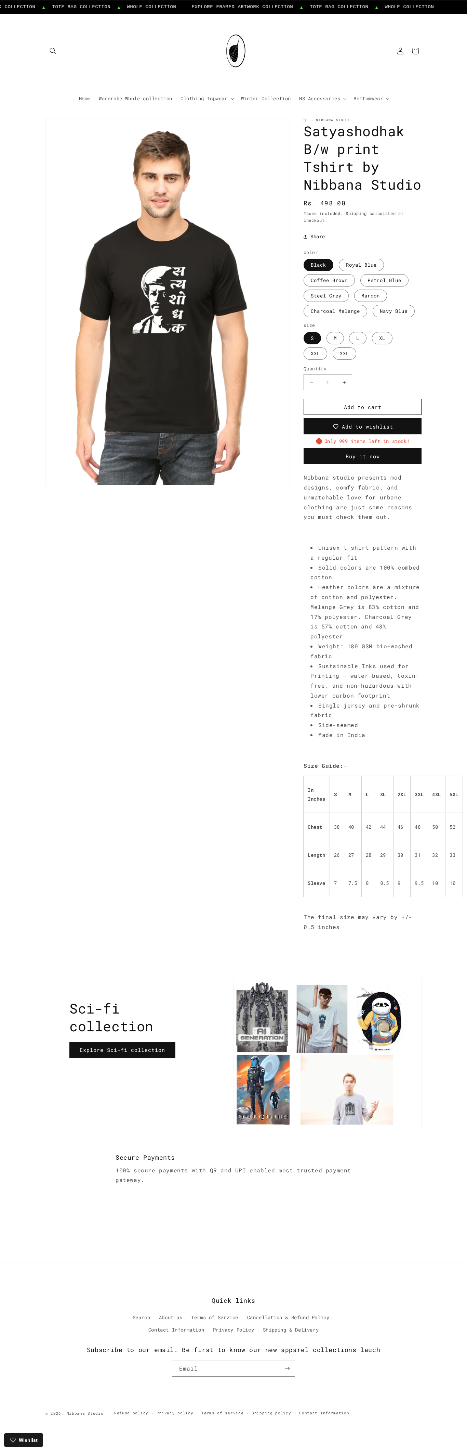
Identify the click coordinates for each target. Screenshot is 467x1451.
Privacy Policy (233, 1329)
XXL (315, 353)
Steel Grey (326, 295)
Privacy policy (175, 1412)
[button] (53, 51)
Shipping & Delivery (291, 1329)
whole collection (134, 7)
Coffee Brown (329, 280)
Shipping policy (271, 1412)
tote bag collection (64, 7)
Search (141, 1317)
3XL (344, 353)
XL (382, 338)
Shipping (356, 213)
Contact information (324, 1412)
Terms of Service (214, 1317)
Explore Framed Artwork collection (225, 7)
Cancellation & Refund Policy (288, 1317)
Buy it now (363, 456)
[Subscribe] (287, 1369)
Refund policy (131, 1412)
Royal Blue (361, 265)
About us (171, 1317)
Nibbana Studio (85, 1413)
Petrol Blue (384, 280)
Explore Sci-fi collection (122, 1049)
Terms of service (222, 1412)
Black (318, 265)
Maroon (370, 295)
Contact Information (176, 1329)
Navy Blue (394, 311)
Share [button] (317, 236)
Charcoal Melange (335, 311)
